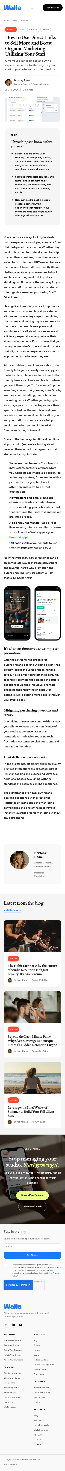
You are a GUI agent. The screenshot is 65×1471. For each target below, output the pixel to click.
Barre (36, 1355)
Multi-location (40, 1369)
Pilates (37, 1345)
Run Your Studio (11, 1345)
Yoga (36, 1340)
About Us (38, 1435)
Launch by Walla (41, 1425)
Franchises (39, 1374)
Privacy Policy (10, 1464)
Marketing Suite (11, 1387)
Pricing (37, 1402)
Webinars (38, 1420)
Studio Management (13, 1373)
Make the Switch (33, 1206)
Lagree (37, 1350)
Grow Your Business (13, 1350)
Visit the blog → (12, 910)
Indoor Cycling (41, 1360)
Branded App (10, 1392)
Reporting (8, 1402)
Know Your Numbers (13, 1360)
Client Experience (12, 1378)
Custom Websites (12, 1397)
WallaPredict (10, 1407)
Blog (15, 20)
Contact (37, 1439)
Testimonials (39, 1397)
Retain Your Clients (12, 1355)
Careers (37, 1444)
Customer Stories (42, 1392)
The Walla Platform (12, 1340)
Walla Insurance (41, 1430)
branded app (18, 537)
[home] (11, 7)
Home (6, 20)
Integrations (9, 1383)
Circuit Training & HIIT (44, 1364)
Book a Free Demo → (32, 1195)
